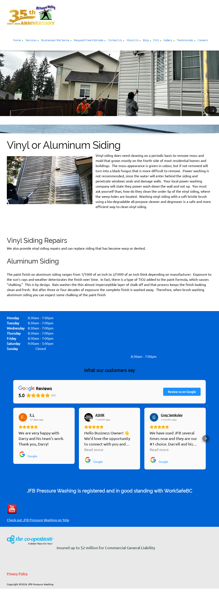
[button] (208, 110)
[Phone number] (66, 356)
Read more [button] (93, 449)
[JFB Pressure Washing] (31, 15)
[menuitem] (17, 40)
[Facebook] (92, 356)
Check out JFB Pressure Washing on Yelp (38, 520)
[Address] (84, 356)
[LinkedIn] (109, 356)
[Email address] (75, 356)
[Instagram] (118, 356)
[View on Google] (23, 417)
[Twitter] (101, 356)
